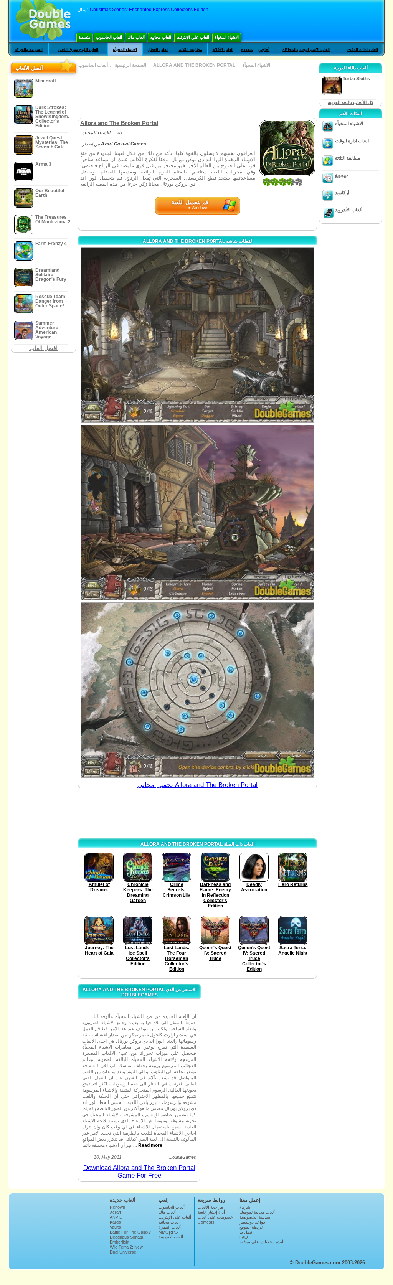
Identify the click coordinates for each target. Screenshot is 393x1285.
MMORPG (168, 1232)
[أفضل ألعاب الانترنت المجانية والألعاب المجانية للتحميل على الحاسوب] (43, 21)
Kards (115, 1222)
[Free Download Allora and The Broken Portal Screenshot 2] (197, 512)
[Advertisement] (197, 92)
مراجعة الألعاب (210, 1207)
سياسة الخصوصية (254, 1217)
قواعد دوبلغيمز (252, 1222)
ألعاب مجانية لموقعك (257, 1212)
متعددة (85, 37)
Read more (150, 1145)
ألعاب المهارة (170, 1227)
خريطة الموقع (251, 1227)
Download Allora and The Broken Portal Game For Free (139, 1171)
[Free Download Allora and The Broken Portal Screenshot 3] (197, 690)
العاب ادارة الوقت (362, 49)
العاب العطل (157, 49)
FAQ (243, 1237)
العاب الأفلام (222, 49)
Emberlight (119, 1242)
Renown (117, 1207)
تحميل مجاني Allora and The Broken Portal (197, 784)
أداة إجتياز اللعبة (211, 1212)
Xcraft (115, 1212)
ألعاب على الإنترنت (193, 37)
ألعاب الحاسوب (109, 37)
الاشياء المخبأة (227, 37)
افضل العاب (43, 348)
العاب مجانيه (160, 37)
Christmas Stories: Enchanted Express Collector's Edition (149, 9)
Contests (206, 1222)
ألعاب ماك (136, 37)
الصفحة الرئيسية (130, 65)
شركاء (244, 1207)
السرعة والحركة (29, 49)
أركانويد (342, 192)
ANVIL (116, 1217)
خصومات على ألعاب (215, 1217)
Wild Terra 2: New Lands (126, 1249)
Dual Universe (123, 1252)
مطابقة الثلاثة (190, 49)
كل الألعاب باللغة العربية (350, 102)
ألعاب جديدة (122, 1200)
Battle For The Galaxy (130, 1232)
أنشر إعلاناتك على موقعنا (261, 1241)
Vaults (115, 1227)
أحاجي (263, 49)
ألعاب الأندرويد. (349, 210)
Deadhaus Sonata (126, 1237)
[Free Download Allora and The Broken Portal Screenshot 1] (197, 335)
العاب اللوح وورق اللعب (78, 49)
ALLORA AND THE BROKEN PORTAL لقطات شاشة (197, 241)
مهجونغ (341, 175)
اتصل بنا (246, 1232)
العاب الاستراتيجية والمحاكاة (306, 49)
